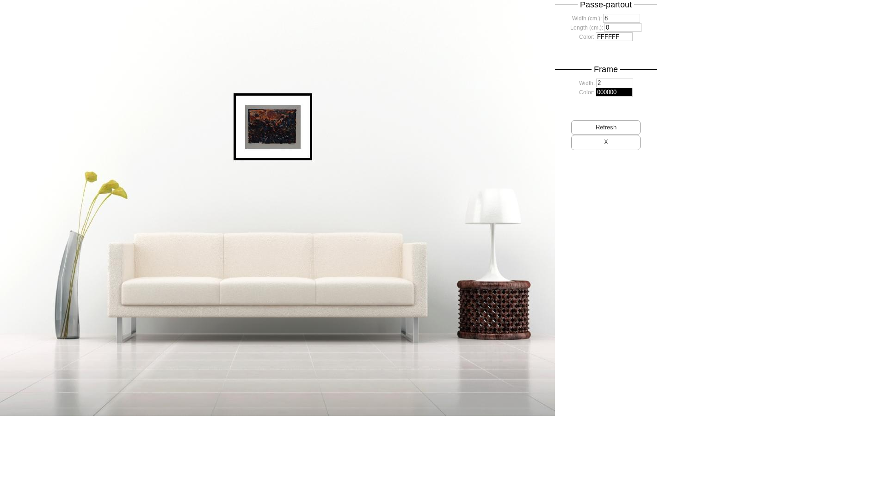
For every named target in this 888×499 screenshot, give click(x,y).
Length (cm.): (586, 27)
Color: (586, 37)
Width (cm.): (587, 18)
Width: (587, 83)
